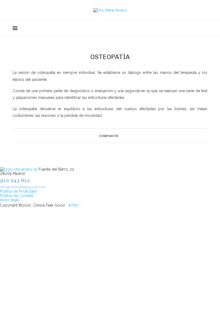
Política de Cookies (16, 195)
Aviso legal (9, 200)
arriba (73, 205)
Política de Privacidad (18, 191)
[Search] (204, 28)
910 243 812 (15, 180)
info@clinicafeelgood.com (23, 187)
